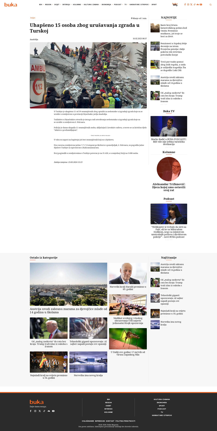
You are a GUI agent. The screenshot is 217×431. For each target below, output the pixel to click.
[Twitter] (191, 4)
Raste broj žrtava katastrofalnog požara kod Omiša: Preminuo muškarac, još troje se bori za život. (174, 31)
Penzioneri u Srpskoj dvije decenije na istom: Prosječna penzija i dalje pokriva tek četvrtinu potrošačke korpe (174, 49)
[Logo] (11, 5)
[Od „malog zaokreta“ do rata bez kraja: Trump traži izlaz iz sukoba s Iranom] (155, 95)
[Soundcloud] (198, 4)
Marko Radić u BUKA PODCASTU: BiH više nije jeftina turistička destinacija (169, 142)
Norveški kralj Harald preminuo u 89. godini (128, 288)
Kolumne (169, 152)
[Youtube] (201, 4)
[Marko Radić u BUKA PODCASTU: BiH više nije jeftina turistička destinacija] (169, 126)
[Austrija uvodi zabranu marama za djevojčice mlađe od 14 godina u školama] (155, 80)
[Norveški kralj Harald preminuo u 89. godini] (128, 273)
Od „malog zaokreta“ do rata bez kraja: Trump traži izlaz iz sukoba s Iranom (172, 97)
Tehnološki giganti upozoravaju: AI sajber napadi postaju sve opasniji (88, 342)
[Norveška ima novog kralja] (88, 362)
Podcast (169, 199)
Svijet (32, 18)
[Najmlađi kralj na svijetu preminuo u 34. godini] (49, 362)
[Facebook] (185, 4)
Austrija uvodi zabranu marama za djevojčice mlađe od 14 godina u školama (172, 81)
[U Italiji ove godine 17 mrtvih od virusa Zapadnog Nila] (128, 338)
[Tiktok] (194, 4)
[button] (210, 4)
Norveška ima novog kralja (88, 375)
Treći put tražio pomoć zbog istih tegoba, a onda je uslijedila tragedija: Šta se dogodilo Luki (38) (173, 66)
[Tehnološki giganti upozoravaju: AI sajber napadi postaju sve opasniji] (88, 328)
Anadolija (34, 39)
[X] (48, 118)
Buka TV (169, 111)
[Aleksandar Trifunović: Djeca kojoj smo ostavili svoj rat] (169, 169)
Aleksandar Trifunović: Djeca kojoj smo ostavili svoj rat (168, 187)
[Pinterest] (48, 123)
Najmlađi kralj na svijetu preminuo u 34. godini (48, 376)
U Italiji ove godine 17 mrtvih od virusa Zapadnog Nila (128, 353)
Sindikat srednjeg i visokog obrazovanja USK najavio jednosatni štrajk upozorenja (128, 321)
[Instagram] (188, 4)
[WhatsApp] (48, 128)
